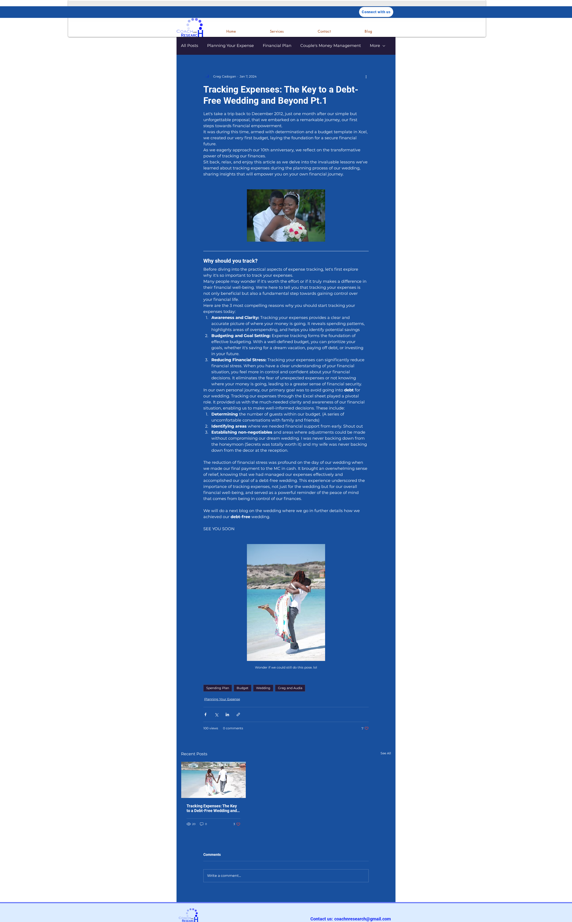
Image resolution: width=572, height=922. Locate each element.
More (375, 45)
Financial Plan (277, 45)
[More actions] (366, 76)
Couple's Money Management (330, 45)
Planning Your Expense (230, 45)
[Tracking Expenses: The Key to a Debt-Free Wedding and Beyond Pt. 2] (213, 780)
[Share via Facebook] (205, 714)
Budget (242, 688)
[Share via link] (238, 714)
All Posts (189, 45)
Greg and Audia (290, 688)
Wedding (263, 688)
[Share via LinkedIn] (227, 714)
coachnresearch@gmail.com (362, 919)
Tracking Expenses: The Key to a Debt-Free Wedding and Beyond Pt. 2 (212, 808)
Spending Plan (217, 688)
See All (386, 753)
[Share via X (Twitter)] (216, 714)
